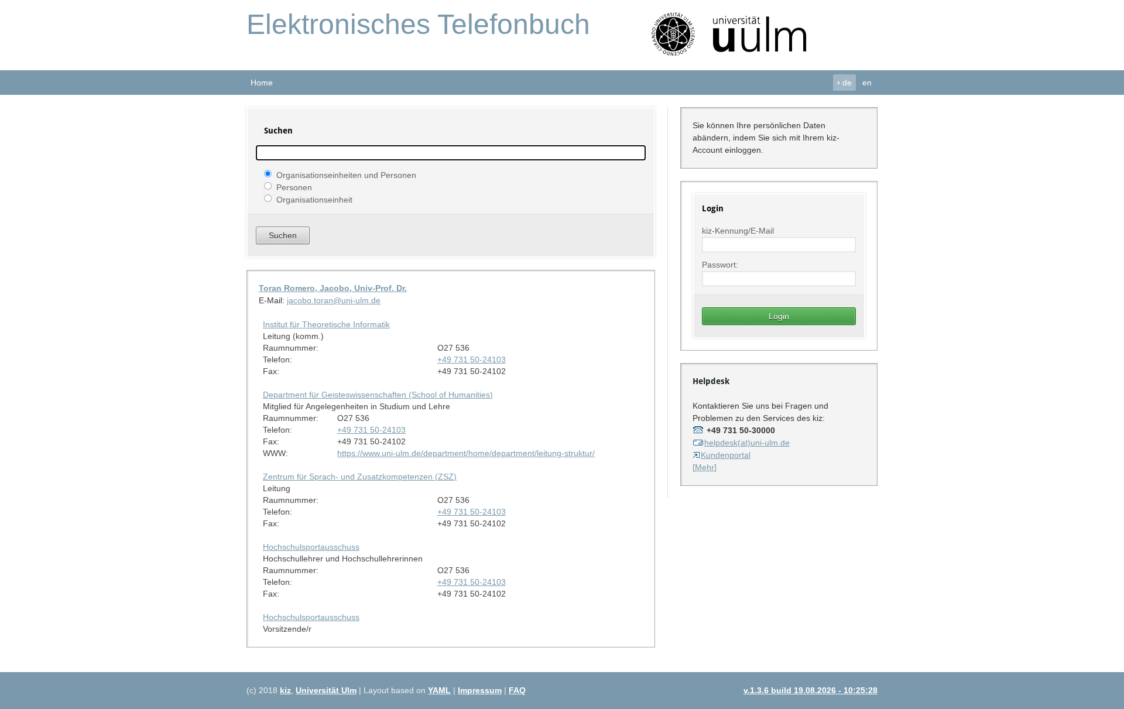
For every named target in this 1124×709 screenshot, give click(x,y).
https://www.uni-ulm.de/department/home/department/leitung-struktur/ (466, 453)
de (844, 82)
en (867, 82)
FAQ (517, 690)
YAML (439, 690)
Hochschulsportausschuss (311, 547)
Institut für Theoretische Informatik (326, 324)
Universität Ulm (326, 690)
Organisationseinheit (314, 199)
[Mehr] (705, 467)
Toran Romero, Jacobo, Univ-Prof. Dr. (333, 288)
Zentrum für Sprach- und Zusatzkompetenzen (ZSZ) (360, 476)
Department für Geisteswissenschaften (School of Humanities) (378, 394)
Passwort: (720, 264)
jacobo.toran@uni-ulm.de (334, 300)
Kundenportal (726, 455)
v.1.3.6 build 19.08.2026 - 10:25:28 (810, 690)
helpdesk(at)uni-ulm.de (747, 442)
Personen (294, 186)
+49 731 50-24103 (471, 359)
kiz (285, 690)
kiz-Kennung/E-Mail (738, 230)
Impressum (480, 690)
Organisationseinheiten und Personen (346, 174)
